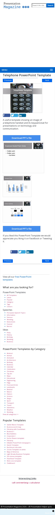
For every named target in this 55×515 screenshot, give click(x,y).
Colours (9, 306)
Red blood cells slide (14, 447)
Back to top (49, 513)
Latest (9, 297)
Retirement (11, 322)
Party (9, 333)
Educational (11, 378)
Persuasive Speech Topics (16, 313)
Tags (8, 304)
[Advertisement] (27, 38)
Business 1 (10, 431)
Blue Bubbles (11, 434)
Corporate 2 (11, 436)
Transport (10, 403)
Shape (9, 398)
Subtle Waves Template (15, 425)
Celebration (11, 369)
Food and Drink (12, 385)
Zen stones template (14, 456)
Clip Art (9, 374)
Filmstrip (10, 440)
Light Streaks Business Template (18, 454)
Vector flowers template (15, 438)
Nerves (9, 326)
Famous (9, 317)
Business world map (14, 427)
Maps (9, 376)
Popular (9, 300)
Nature (9, 392)
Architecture (11, 360)
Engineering (11, 380)
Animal (9, 356)
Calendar (10, 367)
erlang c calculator (31, 482)
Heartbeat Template (14, 459)
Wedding (10, 320)
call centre (17, 482)
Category (10, 302)
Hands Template (13, 445)
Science (9, 396)
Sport (9, 401)
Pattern (9, 394)
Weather (10, 410)
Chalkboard (11, 463)
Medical (9, 389)
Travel (9, 405)
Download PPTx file (22, 138)
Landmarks (11, 387)
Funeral (9, 324)
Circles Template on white (16, 450)
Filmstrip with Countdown (16, 429)
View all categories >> (10, 414)
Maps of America (13, 452)
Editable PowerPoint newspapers (18, 443)
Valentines (10, 408)
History (9, 335)
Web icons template (14, 461)
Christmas (10, 371)
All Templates (12, 295)
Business (10, 342)
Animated (10, 358)
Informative (11, 315)
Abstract (10, 353)
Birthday (10, 337)
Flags (8, 383)
